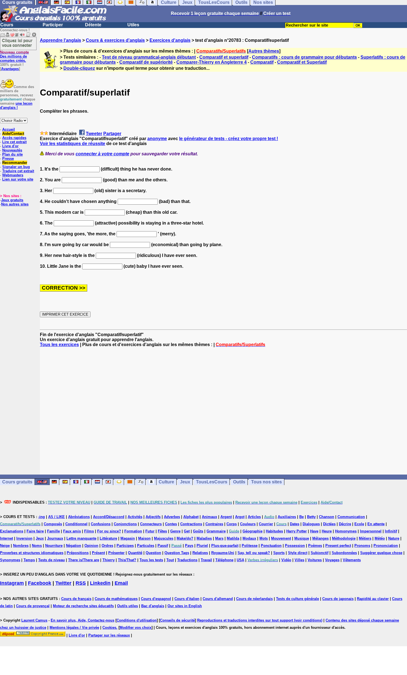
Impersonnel (371, 531)
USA (240, 560)
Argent (226, 517)
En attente (376, 524)
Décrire (345, 524)
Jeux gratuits (12, 200)
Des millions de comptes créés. (14, 56)
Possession (295, 545)
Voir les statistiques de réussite (72, 143)
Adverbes (172, 517)
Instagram (12, 583)
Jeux (185, 482)
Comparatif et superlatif (223, 57)
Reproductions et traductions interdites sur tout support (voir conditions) (259, 620)
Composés (53, 524)
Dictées (329, 524)
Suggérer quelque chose (381, 553)
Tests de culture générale (297, 599)
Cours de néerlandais (254, 599)
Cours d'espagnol (156, 599)
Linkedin (100, 583)
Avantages (10, 69)
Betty (311, 517)
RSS (81, 583)
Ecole (359, 524)
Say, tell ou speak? (254, 553)
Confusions (100, 524)
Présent (98, 553)
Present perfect (338, 545)
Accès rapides (14, 138)
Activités (135, 517)
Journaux (55, 538)
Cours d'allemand (218, 599)
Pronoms (362, 545)
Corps (231, 524)
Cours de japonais (338, 599)
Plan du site (12, 154)
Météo (380, 538)
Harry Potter (296, 531)
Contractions (191, 524)
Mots (263, 538)
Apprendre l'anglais (60, 40)
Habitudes (274, 531)
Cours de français (76, 599)
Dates (294, 524)
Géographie (252, 531)
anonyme (157, 138)
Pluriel (202, 545)
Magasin (127, 538)
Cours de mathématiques (116, 599)
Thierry (108, 560)
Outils (239, 482)
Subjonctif (319, 553)
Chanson (326, 517)
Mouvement (281, 538)
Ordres (107, 545)
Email (121, 583)
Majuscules (163, 538)
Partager (112, 133)
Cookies (109, 627)
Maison (144, 538)
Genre (175, 531)
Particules (145, 545)
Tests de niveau (51, 560)
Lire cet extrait (14, 142)
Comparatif (262, 62)
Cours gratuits (17, 482)
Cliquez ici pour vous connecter (17, 42)
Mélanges (320, 538)
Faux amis (72, 531)
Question (153, 553)
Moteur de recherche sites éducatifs (83, 606)
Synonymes (10, 560)
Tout (170, 560)
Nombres (21, 545)
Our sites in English (185, 606)
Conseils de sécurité (177, 620)
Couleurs (248, 524)
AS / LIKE (56, 517)
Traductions (187, 560)
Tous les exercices (59, 344)
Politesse (249, 545)
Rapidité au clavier (373, 599)
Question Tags (176, 553)
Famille (53, 531)
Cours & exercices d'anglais (115, 40)
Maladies (204, 538)
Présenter (116, 553)
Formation (133, 531)
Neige (5, 545)
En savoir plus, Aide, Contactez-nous (82, 620)
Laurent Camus (34, 620)
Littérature (108, 538)
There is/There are (83, 560)
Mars (219, 538)
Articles (254, 517)
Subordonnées (344, 553)
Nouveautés (12, 150)
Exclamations (11, 531)
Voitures (315, 560)
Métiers (365, 538)
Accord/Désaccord (108, 517)
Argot (239, 517)
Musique (301, 538)
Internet (6, 538)
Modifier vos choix (135, 627)
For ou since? (109, 531)
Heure (327, 531)
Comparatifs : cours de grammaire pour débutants (304, 57)
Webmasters (12, 175)
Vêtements (352, 560)
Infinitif (391, 531)
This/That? (127, 560)
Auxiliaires (287, 517)
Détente (93, 24)
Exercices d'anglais (170, 40)
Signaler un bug (16, 167)
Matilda (233, 538)
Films (89, 531)
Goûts (198, 531)
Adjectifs (153, 517)
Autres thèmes (263, 51)
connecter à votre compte (102, 153)
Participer (53, 24)
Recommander (14, 163)
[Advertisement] (223, 411)
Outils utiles (127, 606)
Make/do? (185, 538)
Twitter (63, 583)
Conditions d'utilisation (137, 620)
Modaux (249, 538)
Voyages (332, 560)
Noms (37, 545)
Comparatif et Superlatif (302, 62)
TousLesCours (211, 482)
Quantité (135, 553)
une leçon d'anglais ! (16, 105)
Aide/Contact (13, 134)
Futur (149, 531)
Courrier (266, 524)
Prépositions (78, 553)
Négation (73, 545)
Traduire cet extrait (18, 171)
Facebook (39, 583)
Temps (29, 560)
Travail (206, 560)
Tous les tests (151, 560)
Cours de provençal (33, 606)
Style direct (297, 553)
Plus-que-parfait (224, 545)
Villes (299, 560)
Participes (125, 545)
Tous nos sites (266, 482)
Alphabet (191, 517)
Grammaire (216, 531)
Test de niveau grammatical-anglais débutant (149, 57)
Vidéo (286, 560)
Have (314, 531)
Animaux (209, 517)
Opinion (91, 545)
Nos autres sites (15, 204)
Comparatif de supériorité (146, 62)
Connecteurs (151, 524)
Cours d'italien (186, 599)
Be (301, 517)
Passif (163, 545)
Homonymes (346, 531)
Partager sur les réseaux (109, 635)
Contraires (214, 524)
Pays (189, 545)
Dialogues (311, 524)
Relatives (200, 553)
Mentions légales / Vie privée (74, 627)
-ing (41, 517)
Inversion (24, 538)
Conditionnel (76, 524)
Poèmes (315, 545)
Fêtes (162, 531)
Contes (171, 524)
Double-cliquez (79, 68)
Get (187, 531)
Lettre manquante (81, 538)
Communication (351, 517)
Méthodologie (344, 538)
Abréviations (79, 517)
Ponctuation (271, 545)
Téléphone (224, 560)
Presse (8, 158)
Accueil (8, 129)
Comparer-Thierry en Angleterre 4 (211, 62)
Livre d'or (10, 146)
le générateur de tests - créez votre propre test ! (228, 138)
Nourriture (54, 545)
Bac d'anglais (152, 606)
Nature (393, 538)
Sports (279, 553)
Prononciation (385, 545)
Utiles (133, 24)
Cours (6, 24)
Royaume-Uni (222, 553)
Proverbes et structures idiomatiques (31, 553)
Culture (166, 482)
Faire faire (35, 531)
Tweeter (94, 133)
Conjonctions (125, 524)
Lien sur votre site (17, 179)
